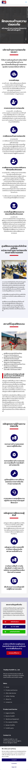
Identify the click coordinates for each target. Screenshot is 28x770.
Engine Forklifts (10, 713)
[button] (14, 622)
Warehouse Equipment (12, 719)
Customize (14, 763)
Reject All (14, 767)
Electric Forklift (10, 716)
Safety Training (10, 696)
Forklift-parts (10, 728)
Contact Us (9, 702)
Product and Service (11, 690)
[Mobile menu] (26, 2)
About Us (8, 699)
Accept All (14, 760)
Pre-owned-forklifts (12, 722)
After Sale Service (11, 693)
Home (7, 687)
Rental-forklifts (10, 725)
